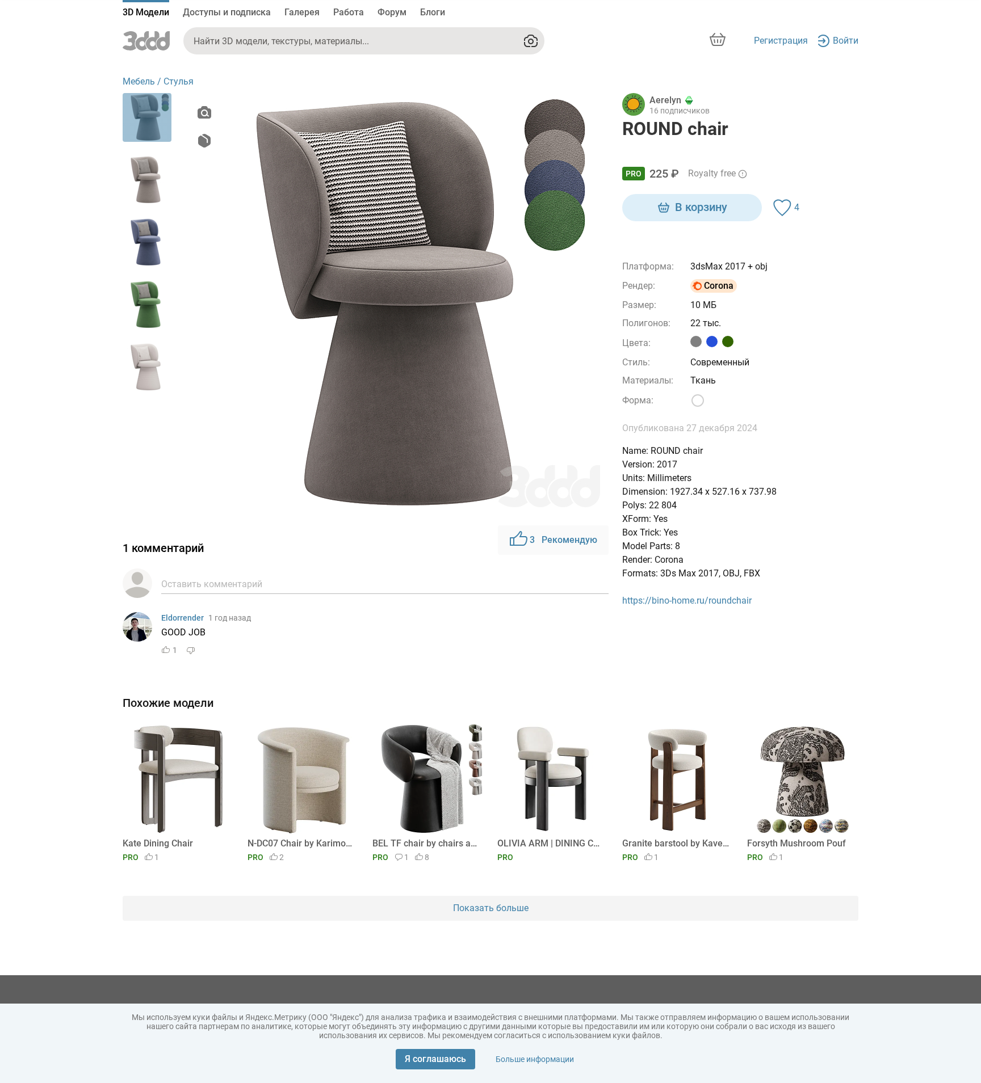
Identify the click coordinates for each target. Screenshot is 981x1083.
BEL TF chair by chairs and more (426, 843)
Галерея (302, 12)
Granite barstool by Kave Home (676, 843)
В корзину (701, 207)
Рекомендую (563, 539)
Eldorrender (182, 617)
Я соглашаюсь (435, 1058)
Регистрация (781, 40)
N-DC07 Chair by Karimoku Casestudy (301, 843)
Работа (348, 12)
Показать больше (491, 908)
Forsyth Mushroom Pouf (796, 843)
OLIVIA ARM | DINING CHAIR (551, 843)
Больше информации (535, 1059)
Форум (392, 12)
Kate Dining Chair (158, 843)
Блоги (432, 12)
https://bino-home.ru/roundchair (687, 600)
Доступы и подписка (227, 12)
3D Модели (146, 12)
